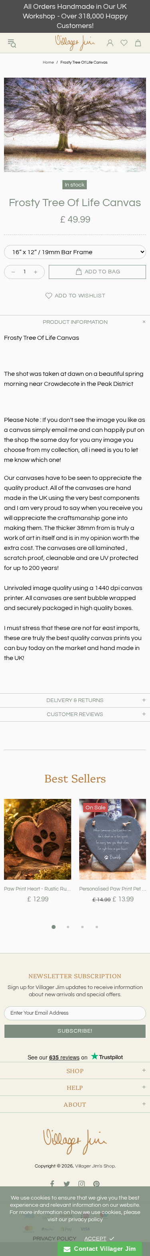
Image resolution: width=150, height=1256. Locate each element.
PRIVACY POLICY (54, 1239)
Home (48, 62)
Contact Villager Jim (103, 1248)
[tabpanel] (37, 860)
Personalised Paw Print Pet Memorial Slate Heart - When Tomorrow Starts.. (112, 889)
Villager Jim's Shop (75, 43)
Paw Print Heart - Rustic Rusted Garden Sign (37, 889)
